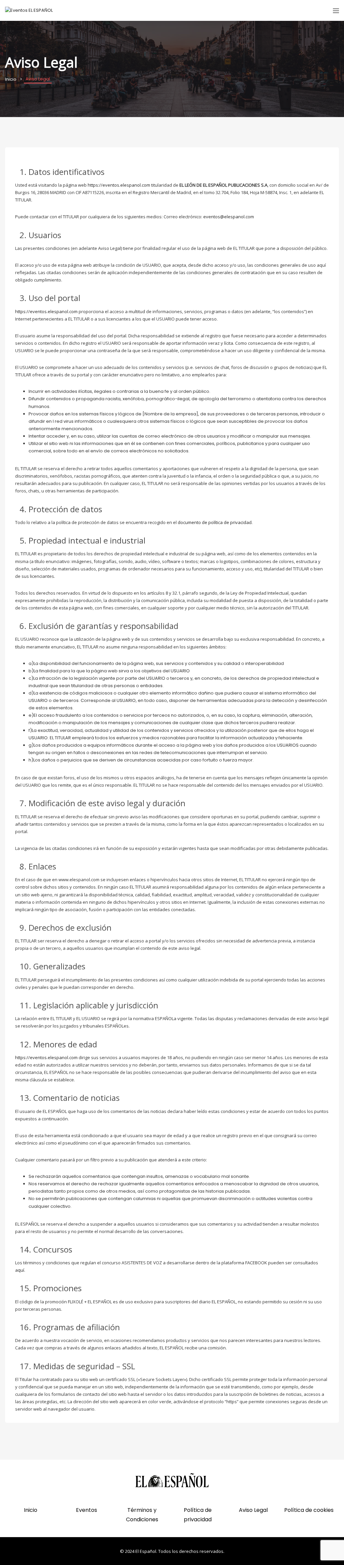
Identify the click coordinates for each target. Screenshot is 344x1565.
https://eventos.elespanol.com (119, 185)
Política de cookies (309, 1510)
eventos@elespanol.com (228, 217)
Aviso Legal (253, 1510)
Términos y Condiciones (142, 1514)
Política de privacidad (198, 1514)
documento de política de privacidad (215, 522)
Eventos (86, 1510)
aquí (19, 1270)
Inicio (10, 79)
